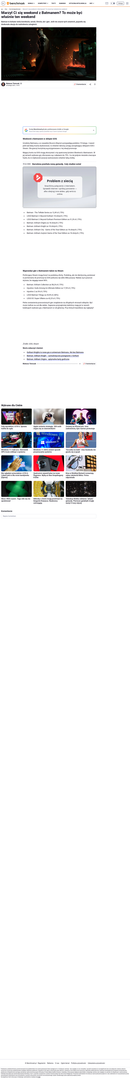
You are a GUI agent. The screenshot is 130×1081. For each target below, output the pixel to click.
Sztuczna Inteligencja (77, 3)
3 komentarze (81, 84)
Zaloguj (120, 3)
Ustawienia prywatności (96, 1063)
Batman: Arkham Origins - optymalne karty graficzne (48, 359)
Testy (53, 3)
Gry (91, 3)
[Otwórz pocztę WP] (106, 3)
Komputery (42, 3)
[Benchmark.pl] (17, 3)
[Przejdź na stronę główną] (3, 5)
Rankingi (62, 3)
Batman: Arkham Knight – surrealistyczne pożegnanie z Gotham (53, 356)
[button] (112, 3)
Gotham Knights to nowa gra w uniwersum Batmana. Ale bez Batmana (55, 352)
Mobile (30, 3)
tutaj (39, 1077)
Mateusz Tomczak (12, 83)
